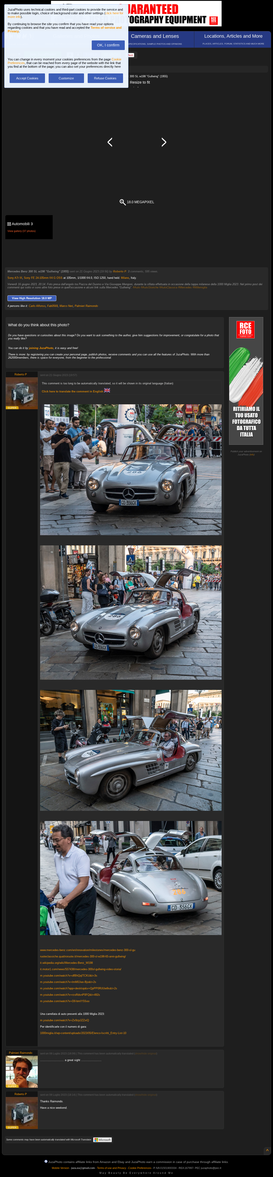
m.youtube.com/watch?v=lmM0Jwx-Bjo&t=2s (68, 982)
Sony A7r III (14, 277)
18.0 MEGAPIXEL (140, 202)
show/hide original (145, 1053)
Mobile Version (60, 1168)
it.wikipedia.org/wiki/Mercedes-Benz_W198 (66, 962)
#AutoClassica (168, 287)
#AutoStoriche (149, 287)
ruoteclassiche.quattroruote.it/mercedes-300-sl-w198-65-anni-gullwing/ (83, 956)
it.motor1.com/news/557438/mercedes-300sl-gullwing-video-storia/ (80, 969)
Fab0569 (52, 305)
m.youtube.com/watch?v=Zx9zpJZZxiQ (64, 1020)
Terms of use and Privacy (111, 1168)
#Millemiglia (200, 287)
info (252, 454)
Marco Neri (66, 305)
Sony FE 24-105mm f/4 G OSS (43, 277)
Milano (125, 277)
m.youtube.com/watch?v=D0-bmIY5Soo (64, 1001)
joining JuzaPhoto (41, 348)
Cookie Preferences (139, 1168)
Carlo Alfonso (37, 305)
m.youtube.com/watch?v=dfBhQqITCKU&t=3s (68, 975)
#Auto (136, 287)
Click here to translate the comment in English (73, 391)
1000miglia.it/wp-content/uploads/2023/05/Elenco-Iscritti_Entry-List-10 (83, 1033)
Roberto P (119, 271)
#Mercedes (185, 287)
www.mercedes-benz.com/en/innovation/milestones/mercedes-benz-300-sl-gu (87, 950)
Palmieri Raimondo (86, 305)
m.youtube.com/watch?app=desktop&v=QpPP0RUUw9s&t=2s (78, 988)
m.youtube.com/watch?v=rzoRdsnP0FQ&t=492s (70, 994)
